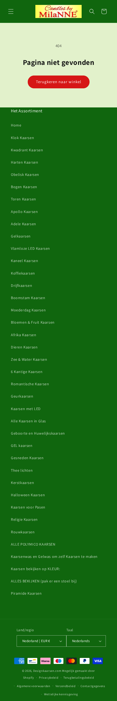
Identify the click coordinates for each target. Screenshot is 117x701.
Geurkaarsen (22, 396)
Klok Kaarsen (22, 137)
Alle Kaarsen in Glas (28, 421)
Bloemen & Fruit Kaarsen (33, 322)
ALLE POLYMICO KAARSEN (33, 544)
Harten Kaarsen (24, 162)
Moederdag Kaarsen (28, 310)
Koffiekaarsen (23, 273)
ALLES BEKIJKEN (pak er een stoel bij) (44, 581)
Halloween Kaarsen (28, 494)
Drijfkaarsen (21, 285)
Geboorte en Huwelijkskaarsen (38, 433)
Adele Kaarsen (23, 223)
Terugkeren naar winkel (58, 81)
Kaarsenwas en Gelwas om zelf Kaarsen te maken (54, 556)
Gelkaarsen (21, 236)
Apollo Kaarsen (24, 211)
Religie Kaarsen (24, 519)
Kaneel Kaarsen (24, 260)
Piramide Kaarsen (26, 593)
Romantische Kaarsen (30, 383)
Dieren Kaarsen (24, 347)
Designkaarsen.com (47, 671)
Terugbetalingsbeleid (78, 677)
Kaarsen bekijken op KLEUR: (35, 568)
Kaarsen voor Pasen (28, 507)
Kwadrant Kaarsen (27, 150)
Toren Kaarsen (23, 199)
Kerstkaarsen (22, 482)
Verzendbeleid (66, 686)
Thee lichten (22, 470)
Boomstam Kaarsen (28, 297)
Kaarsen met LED (26, 408)
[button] (11, 11)
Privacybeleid (48, 677)
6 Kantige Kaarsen (26, 371)
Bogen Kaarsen (24, 186)
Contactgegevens (93, 686)
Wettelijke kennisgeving (61, 694)
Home (16, 125)
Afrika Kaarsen (23, 334)
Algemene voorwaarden (33, 686)
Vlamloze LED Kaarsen (30, 248)
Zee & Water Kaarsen (29, 359)
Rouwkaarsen (23, 531)
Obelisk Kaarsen (25, 174)
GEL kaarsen (22, 445)
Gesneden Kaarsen (27, 457)
